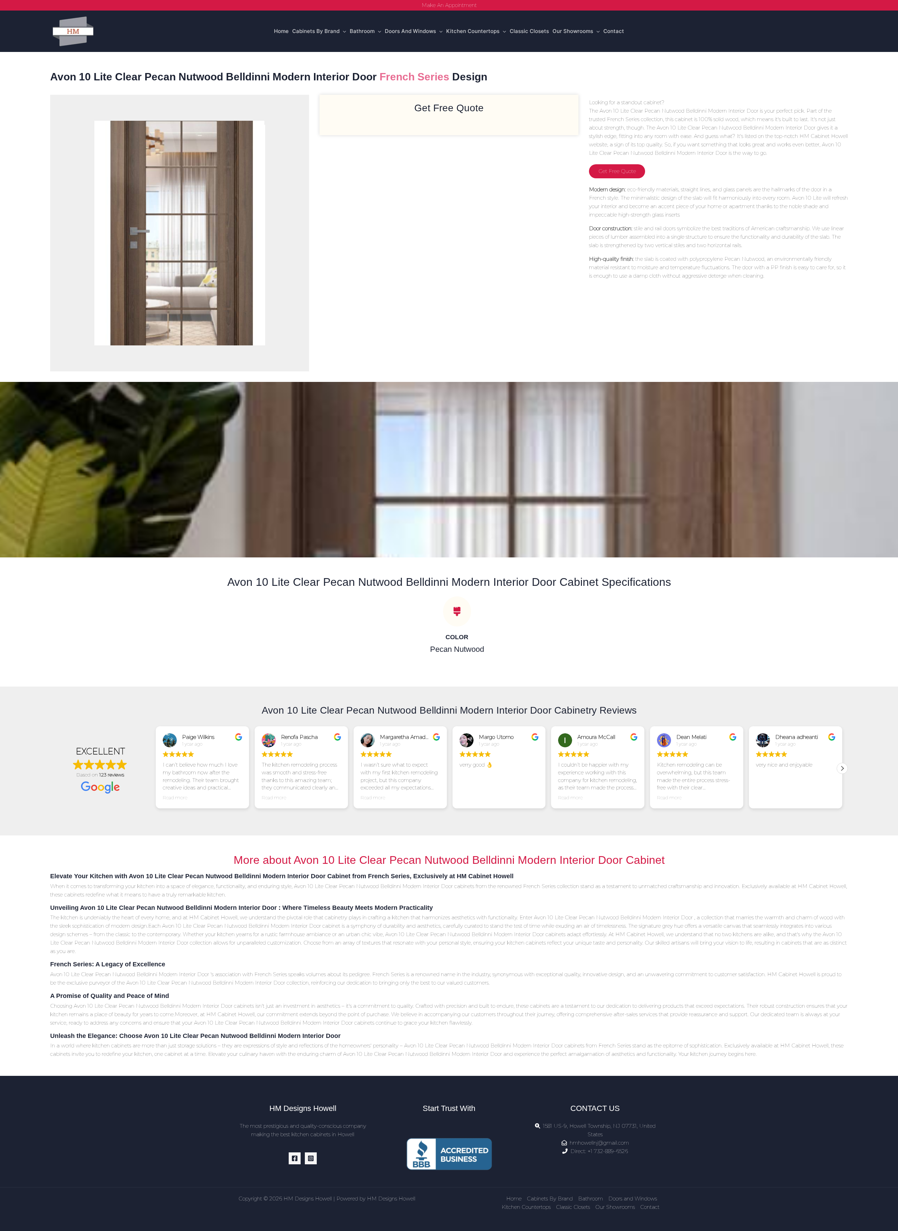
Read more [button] (175, 797)
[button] (842, 768)
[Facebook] (295, 1158)
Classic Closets (529, 31)
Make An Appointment (449, 5)
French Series (414, 76)
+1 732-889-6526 (608, 1151)
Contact (613, 31)
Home (281, 31)
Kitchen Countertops (473, 31)
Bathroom (362, 31)
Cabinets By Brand (316, 31)
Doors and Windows (410, 31)
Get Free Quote (617, 171)
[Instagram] (311, 1158)
